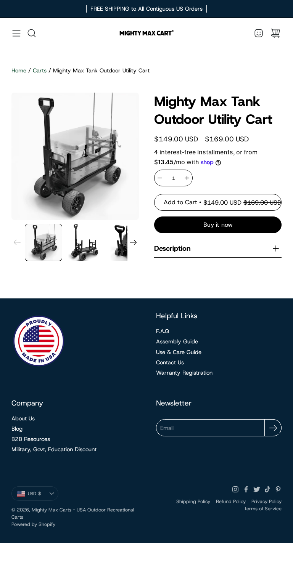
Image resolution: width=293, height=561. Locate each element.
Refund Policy (231, 501)
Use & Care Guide (178, 352)
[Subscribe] (273, 427)
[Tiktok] (267, 489)
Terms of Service (263, 508)
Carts (40, 70)
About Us (23, 418)
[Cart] (275, 33)
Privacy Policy (266, 501)
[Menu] (16, 33)
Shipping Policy (193, 501)
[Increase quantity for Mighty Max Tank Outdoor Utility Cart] (187, 178)
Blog (17, 429)
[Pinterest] (278, 489)
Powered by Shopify (33, 524)
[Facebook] (246, 489)
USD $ (43, 495)
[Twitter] (256, 489)
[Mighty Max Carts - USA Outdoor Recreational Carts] (146, 33)
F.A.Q (162, 331)
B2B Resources (30, 439)
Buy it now (218, 225)
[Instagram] (235, 489)
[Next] (133, 242)
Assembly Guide (177, 341)
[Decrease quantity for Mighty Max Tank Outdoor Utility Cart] (160, 178)
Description (172, 248)
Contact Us (170, 362)
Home (18, 70)
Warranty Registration (184, 373)
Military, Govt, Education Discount (54, 449)
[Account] (259, 33)
